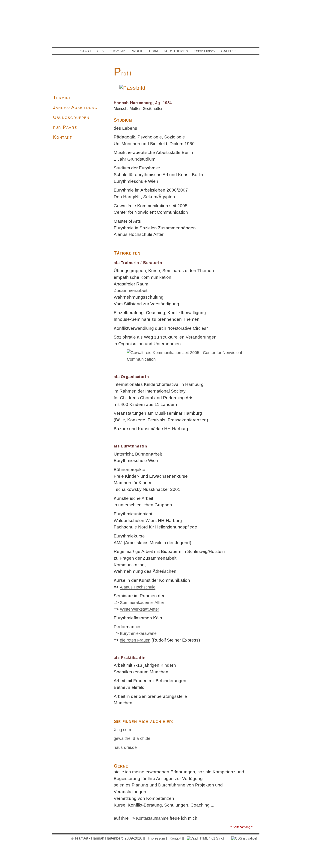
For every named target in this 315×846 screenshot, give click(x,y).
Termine (62, 97)
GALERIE (228, 51)
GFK (100, 51)
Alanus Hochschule (137, 587)
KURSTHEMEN (176, 51)
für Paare (65, 127)
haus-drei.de (125, 747)
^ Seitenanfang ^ (241, 827)
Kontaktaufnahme (152, 818)
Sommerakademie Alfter (142, 602)
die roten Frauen (135, 640)
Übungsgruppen (71, 117)
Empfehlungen (204, 51)
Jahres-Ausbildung (75, 107)
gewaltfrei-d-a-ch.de (132, 738)
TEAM (153, 51)
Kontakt (62, 137)
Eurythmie (117, 51)
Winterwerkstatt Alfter (139, 609)
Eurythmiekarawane (138, 633)
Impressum (156, 838)
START (85, 51)
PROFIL (137, 51)
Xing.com (122, 729)
